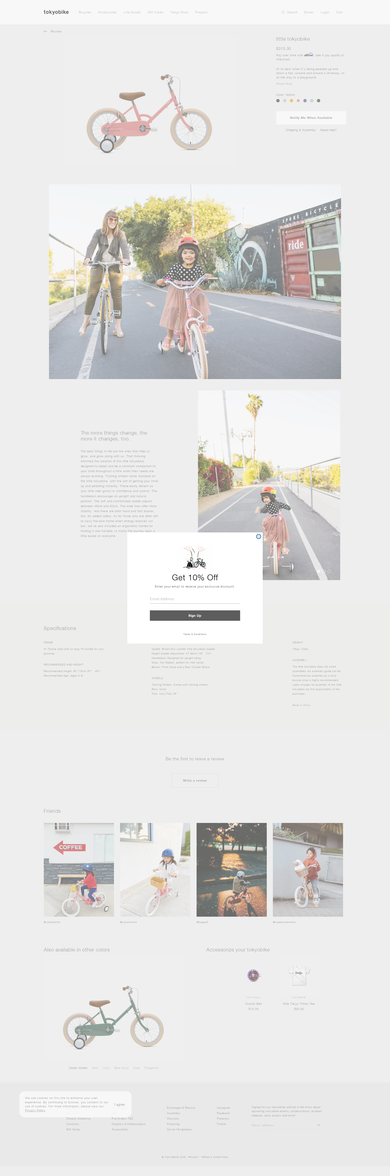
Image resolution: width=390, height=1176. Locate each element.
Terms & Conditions (195, 634)
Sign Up (194, 615)
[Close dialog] (258, 536)
